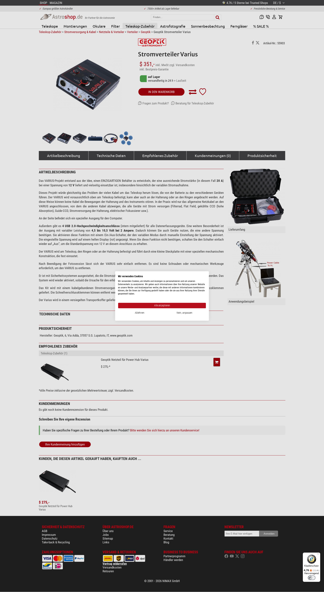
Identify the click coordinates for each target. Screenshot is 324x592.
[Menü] (318, 555)
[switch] (311, 577)
